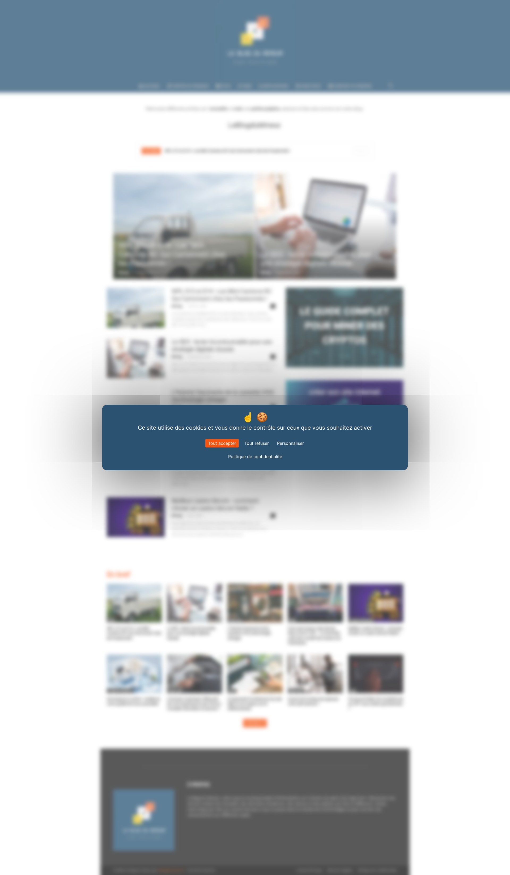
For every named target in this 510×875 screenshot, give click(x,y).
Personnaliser (290, 443)
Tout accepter (222, 443)
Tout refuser (256, 443)
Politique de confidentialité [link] (255, 456)
